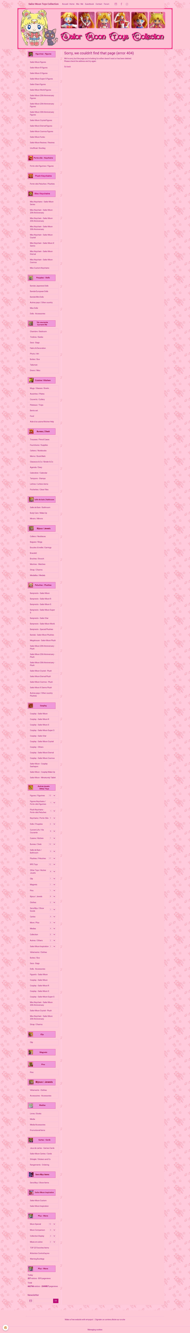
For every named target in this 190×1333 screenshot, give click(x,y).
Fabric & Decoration (38, 348)
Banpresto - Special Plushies (41, 629)
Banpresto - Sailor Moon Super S (42, 611)
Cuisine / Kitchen (37, 838)
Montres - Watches (37, 564)
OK (56, 1301)
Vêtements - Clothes (38, 1090)
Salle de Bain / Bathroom (40, 507)
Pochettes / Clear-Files (39, 490)
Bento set (34, 410)
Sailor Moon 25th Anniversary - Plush (42, 655)
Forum (106, 4)
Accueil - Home (68, 4)
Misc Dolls (34, 308)
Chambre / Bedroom (38, 331)
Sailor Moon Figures (38, 62)
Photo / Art (34, 354)
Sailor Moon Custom (38, 1200)
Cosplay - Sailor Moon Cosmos (42, 758)
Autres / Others (36, 940)
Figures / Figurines (37, 796)
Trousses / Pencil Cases (39, 439)
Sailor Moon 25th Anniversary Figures (42, 105)
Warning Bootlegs (37, 1259)
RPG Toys (34, 864)
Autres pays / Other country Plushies (41, 694)
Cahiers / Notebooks (38, 451)
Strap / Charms (36, 570)
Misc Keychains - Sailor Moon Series (42, 203)
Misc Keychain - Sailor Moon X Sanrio (42, 244)
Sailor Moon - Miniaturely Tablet (43, 778)
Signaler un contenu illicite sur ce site (110, 1320)
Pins (31, 890)
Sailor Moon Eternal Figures (41, 126)
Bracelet (33, 553)
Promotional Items (37, 1130)
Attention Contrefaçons (39, 1253)
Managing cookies (95, 1330)
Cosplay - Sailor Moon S (39, 725)
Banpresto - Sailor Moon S (40, 604)
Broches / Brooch (37, 559)
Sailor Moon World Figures (40, 90)
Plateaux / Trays (36, 405)
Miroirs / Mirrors (36, 519)
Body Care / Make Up (38, 513)
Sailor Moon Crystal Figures (41, 120)
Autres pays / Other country (41, 302)
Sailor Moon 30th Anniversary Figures (42, 113)
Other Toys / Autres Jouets (38, 871)
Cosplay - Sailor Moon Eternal (42, 753)
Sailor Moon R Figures (39, 68)
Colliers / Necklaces (38, 536)
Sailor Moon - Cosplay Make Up (42, 772)
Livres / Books (35, 1114)
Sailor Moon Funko (37, 137)
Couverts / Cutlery (37, 399)
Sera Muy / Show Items (39, 1183)
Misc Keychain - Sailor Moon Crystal (41, 236)
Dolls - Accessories (37, 314)
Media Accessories (37, 1125)
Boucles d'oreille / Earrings (40, 548)
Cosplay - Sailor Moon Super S (42, 730)
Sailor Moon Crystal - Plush (41, 671)
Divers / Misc (35, 370)
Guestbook (89, 4)
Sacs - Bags (35, 343)
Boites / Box (35, 359)
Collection (34, 934)
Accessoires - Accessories (40, 1096)
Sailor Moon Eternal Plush (40, 676)
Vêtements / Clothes (38, 952)
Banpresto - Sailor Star (39, 618)
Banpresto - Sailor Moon (40, 593)
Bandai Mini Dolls (37, 297)
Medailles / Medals (37, 575)
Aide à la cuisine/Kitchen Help (42, 422)
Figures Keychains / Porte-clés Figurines (38, 802)
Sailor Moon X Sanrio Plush (41, 687)
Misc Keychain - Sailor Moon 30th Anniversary (41, 228)
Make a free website (73, 1320)
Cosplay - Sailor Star (38, 736)
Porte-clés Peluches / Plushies (42, 184)
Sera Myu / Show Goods (37, 909)
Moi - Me (79, 4)
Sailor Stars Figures (38, 84)
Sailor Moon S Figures (39, 73)
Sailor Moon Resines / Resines (42, 143)
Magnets (33, 885)
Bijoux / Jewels (36, 896)
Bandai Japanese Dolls (39, 286)
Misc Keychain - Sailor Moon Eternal (41, 252)
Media (32, 1119)
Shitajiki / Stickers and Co (40, 1159)
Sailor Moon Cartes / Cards (41, 1154)
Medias (33, 929)
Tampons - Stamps (38, 478)
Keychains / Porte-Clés (39, 818)
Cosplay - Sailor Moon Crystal (42, 741)
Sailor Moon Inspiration (39, 946)
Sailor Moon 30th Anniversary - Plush (42, 664)
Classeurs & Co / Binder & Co (41, 462)
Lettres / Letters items (39, 484)
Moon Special (35, 1224)
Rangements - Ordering (39, 1165)
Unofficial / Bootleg (37, 148)
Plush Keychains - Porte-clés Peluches (38, 811)
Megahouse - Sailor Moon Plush (43, 640)
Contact (99, 4)
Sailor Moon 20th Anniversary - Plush (42, 647)
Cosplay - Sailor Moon (39, 714)
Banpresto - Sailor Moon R (40, 599)
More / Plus (34, 923)
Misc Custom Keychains (39, 268)
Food (32, 416)
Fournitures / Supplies (39, 445)
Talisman (33, 365)
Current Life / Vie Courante (37, 831)
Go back (67, 67)
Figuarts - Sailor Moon (39, 974)
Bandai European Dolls (39, 291)
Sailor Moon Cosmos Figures (41, 131)
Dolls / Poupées (36, 824)
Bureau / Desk (35, 844)
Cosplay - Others (36, 747)
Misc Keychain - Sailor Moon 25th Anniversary (41, 219)
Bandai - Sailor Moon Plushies (42, 635)
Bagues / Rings (36, 542)
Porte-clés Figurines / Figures (42, 166)
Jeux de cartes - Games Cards (42, 1148)
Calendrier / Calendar (38, 473)
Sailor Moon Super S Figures (41, 79)
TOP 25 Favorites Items (39, 1248)
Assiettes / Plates (37, 394)
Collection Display (37, 1236)
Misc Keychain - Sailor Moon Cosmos (41, 261)
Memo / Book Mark (37, 456)
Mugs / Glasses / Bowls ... (40, 388)
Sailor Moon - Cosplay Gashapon (39, 765)
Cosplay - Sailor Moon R (39, 719)
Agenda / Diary (36, 467)
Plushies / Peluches (38, 858)
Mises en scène (36, 1242)
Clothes (33, 902)
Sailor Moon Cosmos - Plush (41, 682)
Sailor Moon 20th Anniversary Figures (42, 96)
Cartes (32, 917)
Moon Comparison (37, 1230)
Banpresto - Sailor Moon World (42, 624)
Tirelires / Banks (36, 337)
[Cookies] (5, 1328)
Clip (31, 879)
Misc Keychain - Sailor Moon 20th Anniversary (41, 211)
